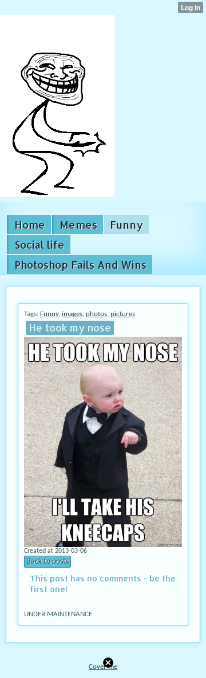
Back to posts (47, 561)
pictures (122, 314)
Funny (49, 314)
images (72, 314)
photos (96, 314)
